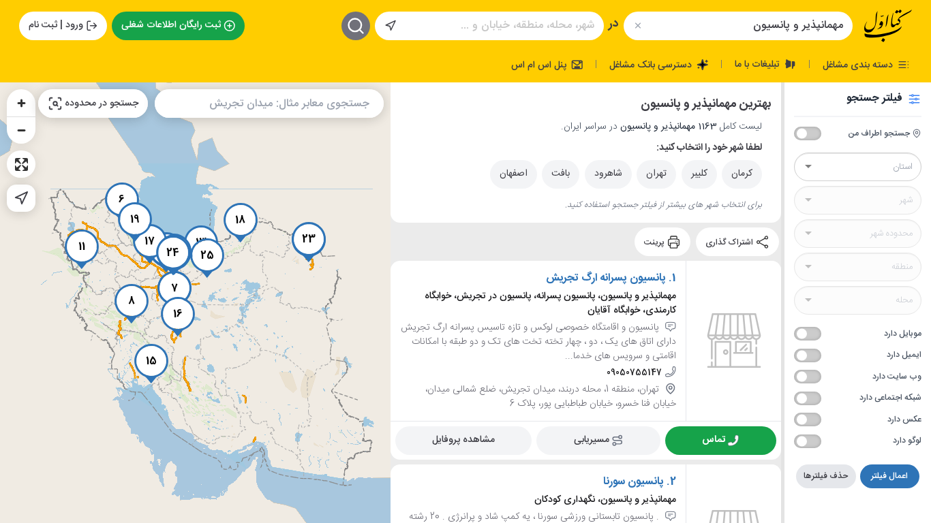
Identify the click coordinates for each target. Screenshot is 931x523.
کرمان (741, 173)
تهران (656, 173)
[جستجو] (355, 26)
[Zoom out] (21, 130)
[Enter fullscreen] (21, 164)
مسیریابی (591, 440)
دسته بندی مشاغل (859, 65)
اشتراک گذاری (730, 242)
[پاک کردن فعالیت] (637, 25)
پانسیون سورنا (633, 482)
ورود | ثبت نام (56, 25)
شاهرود (608, 173)
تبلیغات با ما (758, 64)
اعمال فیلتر (889, 476)
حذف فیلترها (826, 476)
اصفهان (514, 173)
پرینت (655, 242)
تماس (713, 440)
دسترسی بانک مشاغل (652, 65)
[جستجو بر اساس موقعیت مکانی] (390, 26)
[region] (195, 302)
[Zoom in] (21, 102)
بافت (560, 173)
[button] (174, 291)
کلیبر (699, 173)
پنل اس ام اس (540, 65)
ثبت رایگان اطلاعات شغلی (171, 25)
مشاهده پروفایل (463, 440)
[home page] (888, 26)
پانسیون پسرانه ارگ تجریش (606, 278)
